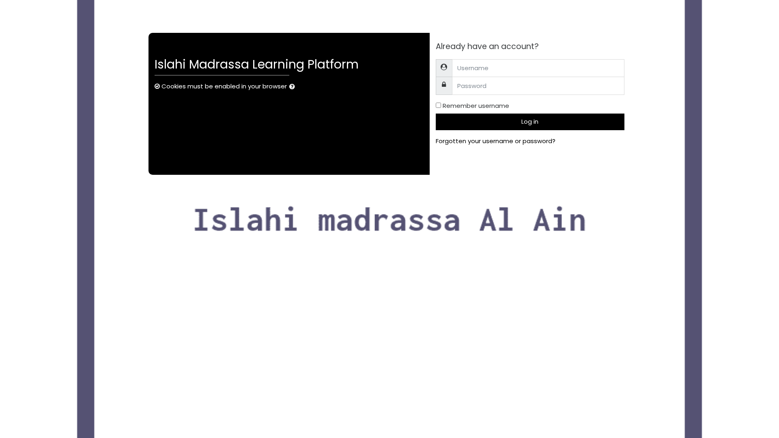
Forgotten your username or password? (495, 141)
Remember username (476, 105)
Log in (529, 121)
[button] (293, 87)
